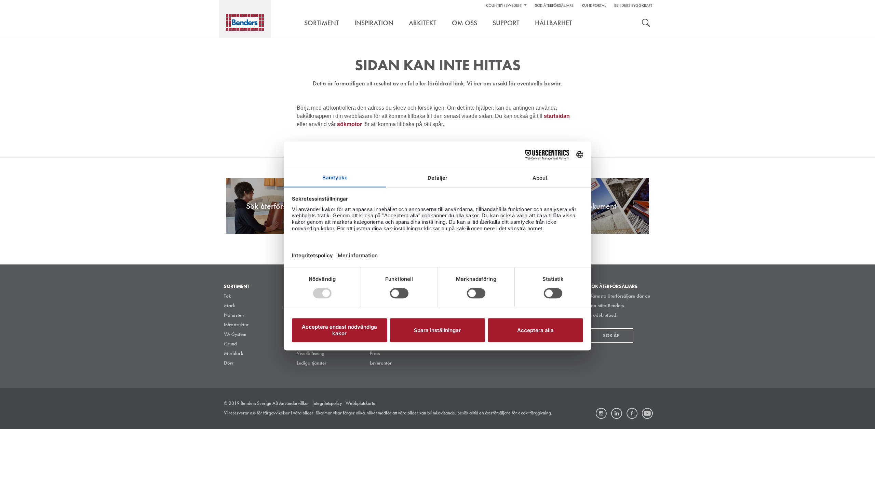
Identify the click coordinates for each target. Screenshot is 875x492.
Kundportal (594, 5)
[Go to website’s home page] (245, 22)
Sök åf (611, 335)
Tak (227, 295)
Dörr (228, 362)
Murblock (233, 353)
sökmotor (350, 124)
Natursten (234, 315)
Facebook (632, 413)
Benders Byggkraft (633, 5)
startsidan (557, 116)
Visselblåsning (310, 353)
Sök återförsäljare (554, 5)
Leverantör (381, 362)
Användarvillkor (294, 403)
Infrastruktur (236, 324)
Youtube (647, 413)
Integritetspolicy (327, 403)
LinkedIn (616, 413)
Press (375, 353)
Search (646, 23)
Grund (230, 343)
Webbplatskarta (360, 403)
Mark (229, 305)
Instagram (601, 413)
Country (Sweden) (504, 5)
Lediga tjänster (311, 362)
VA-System (235, 334)
